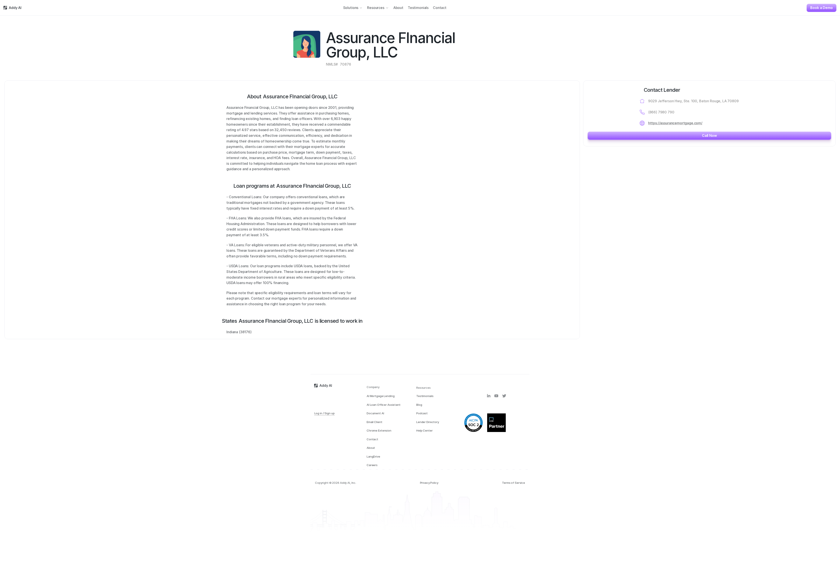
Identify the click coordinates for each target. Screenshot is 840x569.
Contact (372, 439)
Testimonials (424, 396)
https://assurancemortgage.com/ (675, 123)
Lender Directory (427, 422)
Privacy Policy (429, 482)
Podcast (422, 413)
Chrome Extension (379, 430)
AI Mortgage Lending (381, 396)
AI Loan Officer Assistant (384, 404)
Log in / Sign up (324, 413)
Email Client (374, 422)
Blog (419, 404)
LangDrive (373, 456)
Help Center (424, 430)
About (371, 447)
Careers (372, 465)
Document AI (375, 413)
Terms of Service (513, 482)
